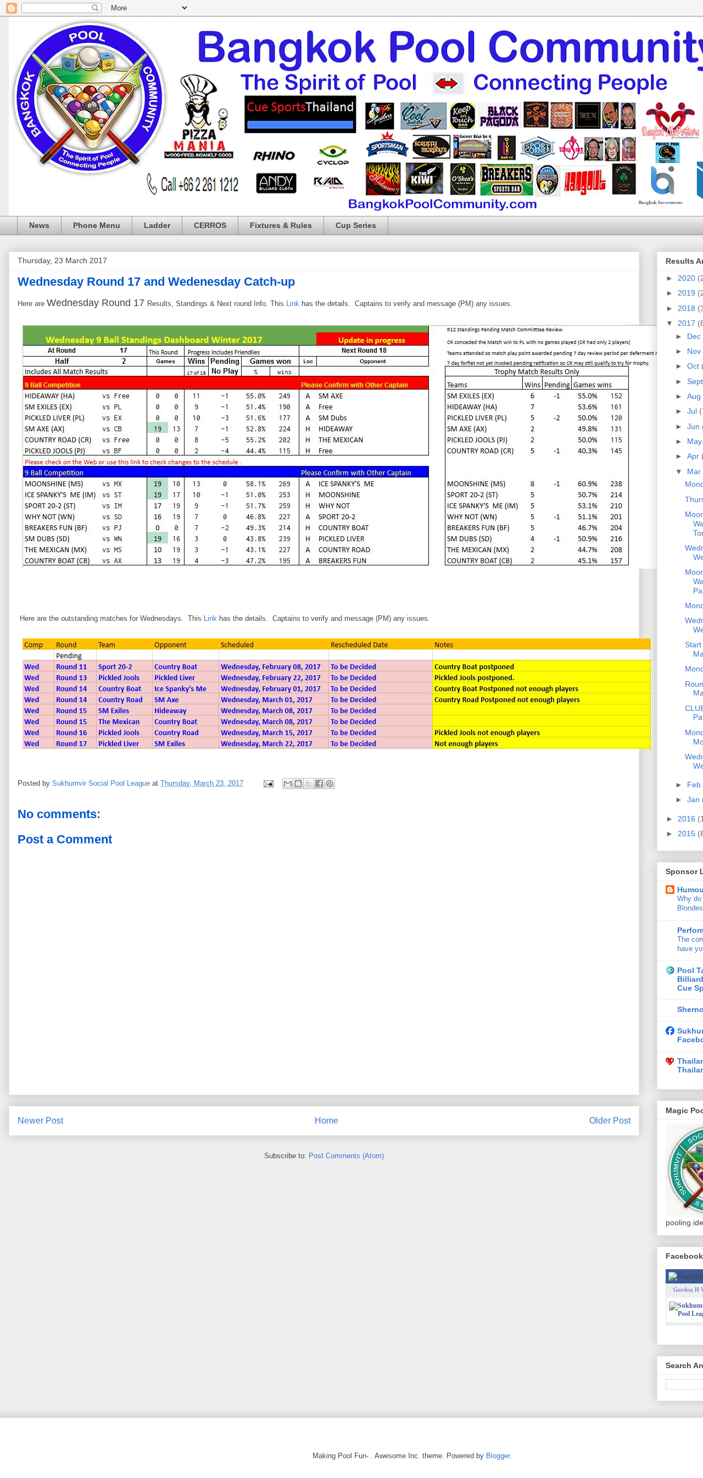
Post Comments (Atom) (346, 1156)
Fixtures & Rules (281, 225)
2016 (688, 818)
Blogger (498, 1456)
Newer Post (40, 1120)
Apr (694, 456)
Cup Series (356, 225)
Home (326, 1120)
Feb (695, 784)
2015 (688, 833)
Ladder (157, 225)
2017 (688, 323)
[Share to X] (308, 783)
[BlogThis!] (298, 783)
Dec (695, 336)
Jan (694, 799)
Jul (693, 411)
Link (294, 303)
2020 (688, 278)
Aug (695, 396)
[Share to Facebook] (319, 783)
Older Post (610, 1120)
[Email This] (287, 783)
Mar (695, 471)
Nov (695, 351)
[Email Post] (268, 783)
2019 (688, 292)
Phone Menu (96, 225)
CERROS (210, 225)
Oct (694, 366)
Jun (694, 426)
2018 (688, 308)
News (39, 225)
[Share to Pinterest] (329, 783)
